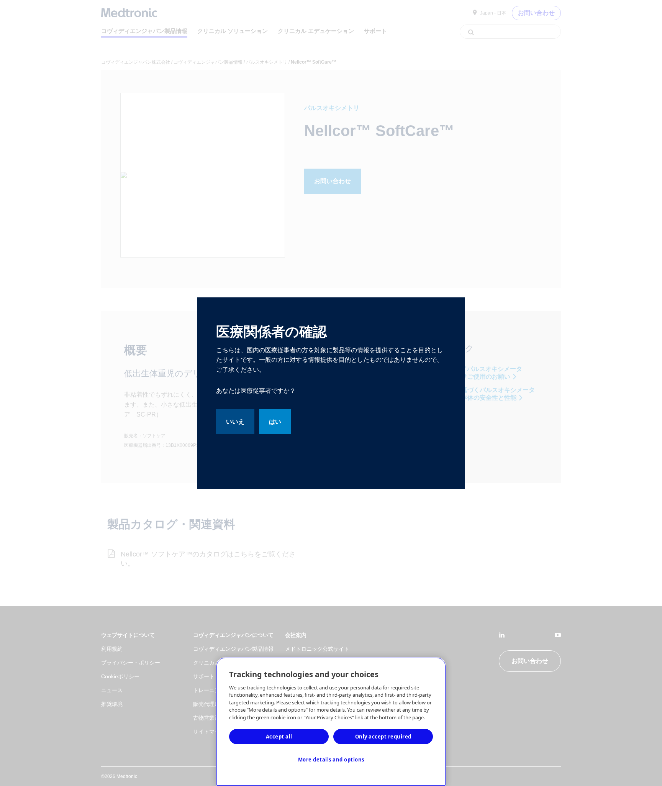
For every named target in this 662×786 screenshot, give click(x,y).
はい (275, 421)
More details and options (331, 759)
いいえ (235, 421)
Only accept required (383, 736)
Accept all (279, 736)
